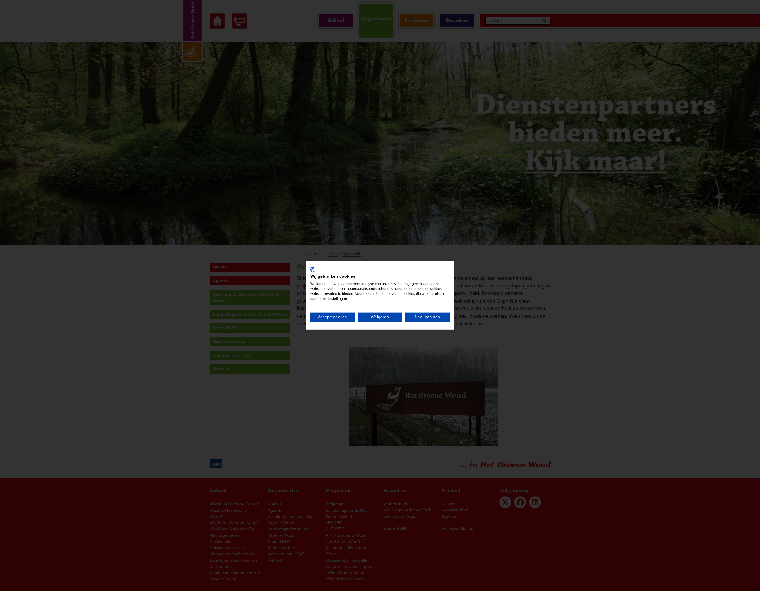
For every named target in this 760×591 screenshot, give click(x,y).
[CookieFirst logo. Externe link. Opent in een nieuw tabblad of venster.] (312, 269)
